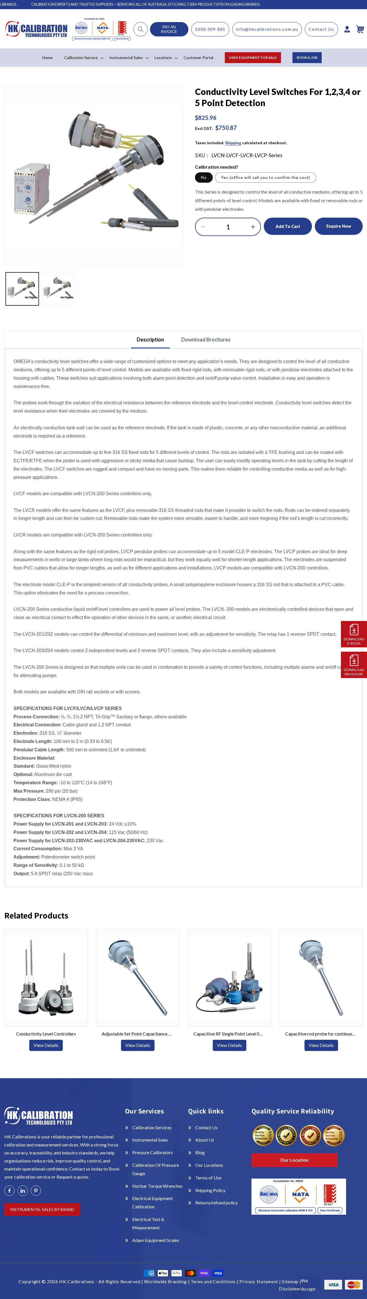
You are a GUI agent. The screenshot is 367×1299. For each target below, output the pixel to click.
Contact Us (321, 29)
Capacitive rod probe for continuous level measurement (321, 1033)
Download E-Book (354, 641)
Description (150, 339)
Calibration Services (152, 1127)
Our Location (294, 1160)
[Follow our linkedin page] (22, 1190)
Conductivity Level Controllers (46, 1033)
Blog (200, 1152)
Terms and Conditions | (215, 1281)
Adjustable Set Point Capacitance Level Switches (137, 1033)
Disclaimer (290, 1288)
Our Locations (209, 1165)
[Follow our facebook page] (9, 1190)
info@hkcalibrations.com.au (267, 29)
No (204, 177)
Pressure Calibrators (152, 1152)
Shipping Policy (210, 1190)
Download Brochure (354, 672)
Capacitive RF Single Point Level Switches (229, 1033)
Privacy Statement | (260, 1281)
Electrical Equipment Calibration (152, 1202)
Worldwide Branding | (167, 1281)
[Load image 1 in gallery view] (22, 288)
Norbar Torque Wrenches (157, 1186)
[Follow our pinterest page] (36, 1190)
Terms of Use (208, 1177)
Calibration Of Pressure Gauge (155, 1169)
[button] (140, 29)
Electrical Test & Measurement (148, 1223)
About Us (204, 1139)
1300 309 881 (210, 29)
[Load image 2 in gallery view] (58, 288)
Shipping (233, 142)
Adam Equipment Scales (155, 1240)
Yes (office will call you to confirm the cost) (265, 177)
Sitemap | (291, 1281)
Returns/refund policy (216, 1202)
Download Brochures (206, 339)
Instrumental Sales (150, 1139)
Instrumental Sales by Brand (42, 1209)
